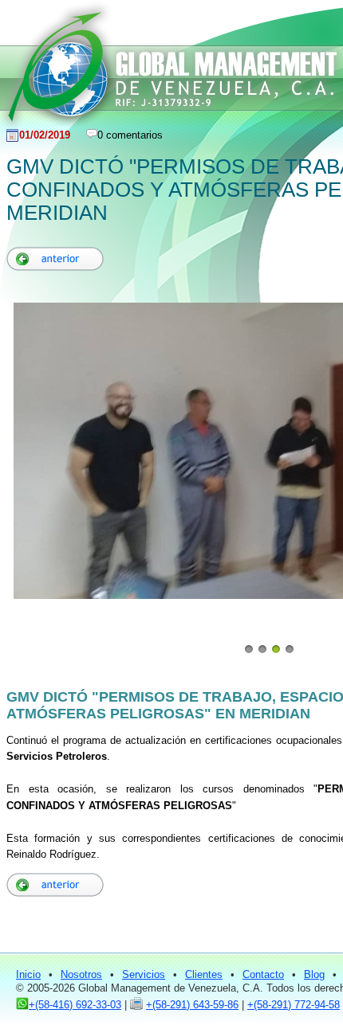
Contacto (263, 974)
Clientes (204, 974)
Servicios (143, 974)
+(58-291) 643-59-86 (192, 1005)
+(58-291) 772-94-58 (293, 1005)
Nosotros (81, 974)
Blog (314, 974)
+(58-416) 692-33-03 (75, 1005)
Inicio (28, 974)
